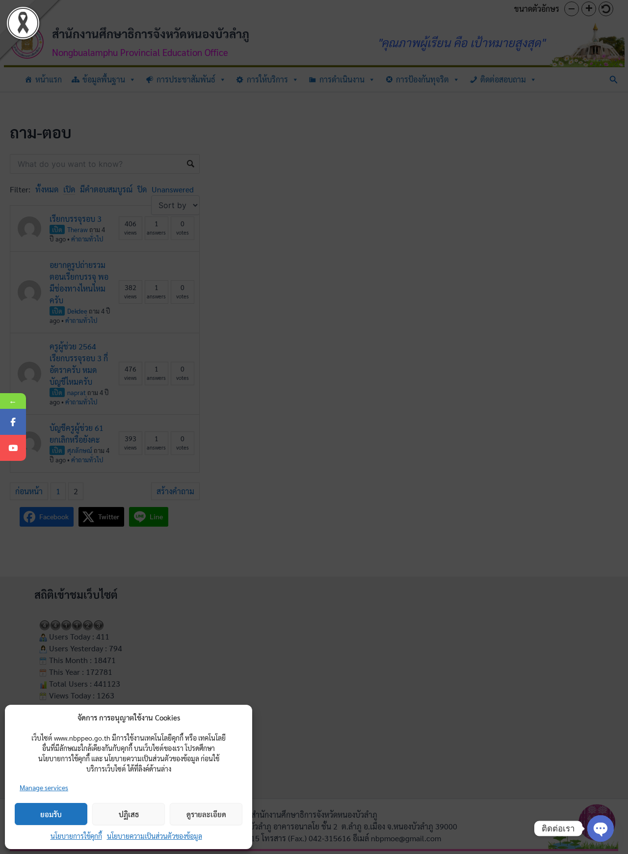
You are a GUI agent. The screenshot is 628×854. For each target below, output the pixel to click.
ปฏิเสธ (129, 814)
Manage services (44, 787)
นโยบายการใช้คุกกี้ (76, 835)
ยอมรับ (51, 814)
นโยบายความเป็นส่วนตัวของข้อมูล (154, 835)
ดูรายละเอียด (206, 814)
